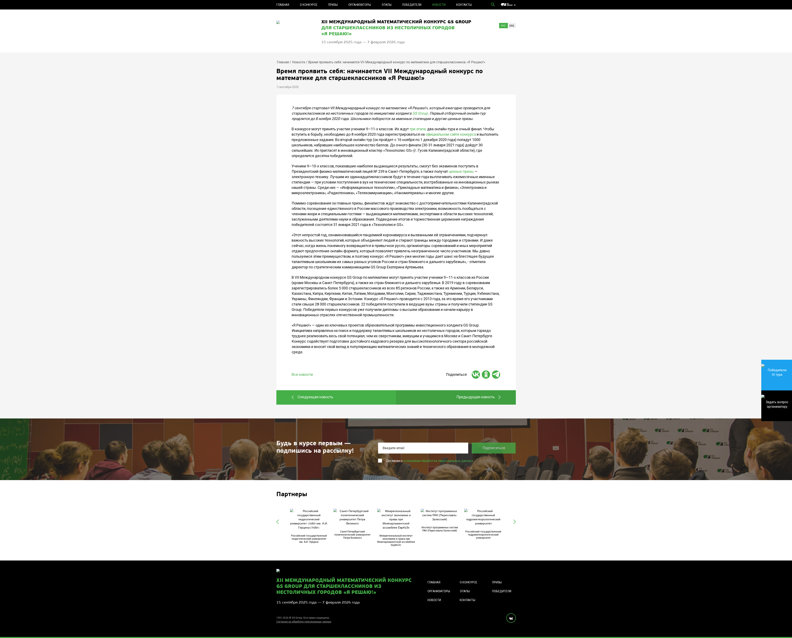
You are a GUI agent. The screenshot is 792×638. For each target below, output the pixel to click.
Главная (282, 4)
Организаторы (359, 4)
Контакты (464, 4)
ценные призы (461, 171)
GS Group (420, 113)
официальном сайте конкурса (450, 134)
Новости (439, 4)
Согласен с (429, 461)
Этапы (386, 4)
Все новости (302, 374)
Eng (511, 25)
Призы (333, 4)
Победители (411, 4)
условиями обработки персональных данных (438, 461)
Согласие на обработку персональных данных (303, 621)
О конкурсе (308, 4)
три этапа (417, 129)
